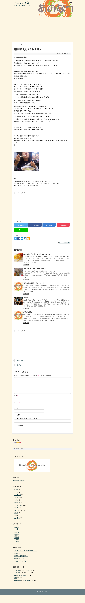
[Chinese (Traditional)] (20, 442)
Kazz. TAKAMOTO (64, 243)
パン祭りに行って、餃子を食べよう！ (25, 551)
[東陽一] (18, 301)
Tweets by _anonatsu (19, 481)
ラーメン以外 (18, 505)
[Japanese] (14, 442)
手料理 (16, 508)
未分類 (16, 513)
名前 (16, 396)
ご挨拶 (16, 500)
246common (20, 360)
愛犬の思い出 (18, 553)
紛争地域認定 (27, 312)
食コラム (17, 518)
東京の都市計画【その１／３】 (33, 283)
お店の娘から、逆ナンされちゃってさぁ (36, 254)
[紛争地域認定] (18, 315)
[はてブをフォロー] (22, 238)
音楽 (15, 515)
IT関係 (16, 490)
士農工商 (17, 570)
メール (17, 402)
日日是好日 (17, 510)
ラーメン (17, 502)
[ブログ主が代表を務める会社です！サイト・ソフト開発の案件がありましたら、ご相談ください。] (32, 471)
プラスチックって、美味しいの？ (34, 269)
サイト (16, 408)
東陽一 (25, 298)
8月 (17, 529)
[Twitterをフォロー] (15, 238)
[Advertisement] (42, 29)
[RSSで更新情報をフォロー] (28, 238)
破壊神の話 (17, 580)
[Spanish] (17, 442)
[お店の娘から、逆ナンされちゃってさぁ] (18, 257)
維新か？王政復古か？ (21, 556)
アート (16, 492)
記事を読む (26, 265)
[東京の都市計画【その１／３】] (18, 286)
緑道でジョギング (19, 558)
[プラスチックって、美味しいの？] (18, 272)
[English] (15, 442)
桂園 (15, 575)
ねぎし (19, 365)
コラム (68, 54)
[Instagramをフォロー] (25, 238)
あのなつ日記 (21, 2)
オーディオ (17, 495)
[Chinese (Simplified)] (19, 442)
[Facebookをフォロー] (18, 238)
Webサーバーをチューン (21, 561)
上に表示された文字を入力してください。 (27, 418)
